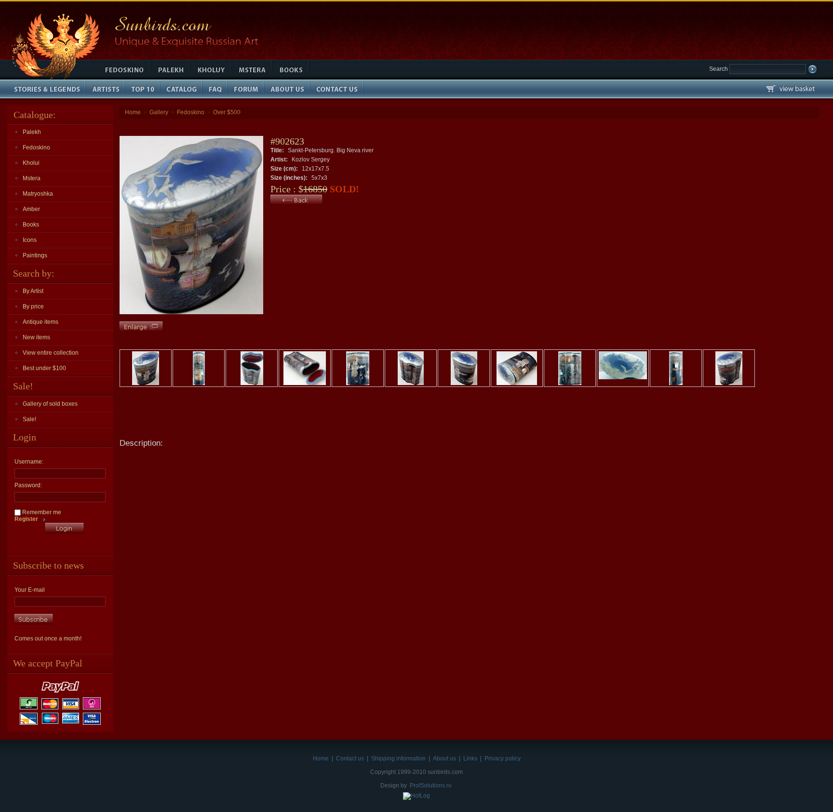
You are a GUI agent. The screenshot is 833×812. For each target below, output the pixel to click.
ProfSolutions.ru (431, 785)
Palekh (32, 132)
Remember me (41, 512)
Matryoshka (38, 193)
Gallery (158, 112)
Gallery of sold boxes (50, 403)
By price (33, 306)
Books (31, 224)
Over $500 (227, 112)
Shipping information (398, 758)
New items (36, 337)
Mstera (31, 178)
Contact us (350, 758)
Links (470, 758)
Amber (31, 209)
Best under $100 (44, 368)
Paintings (35, 255)
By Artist (33, 291)
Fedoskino (36, 147)
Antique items (40, 322)
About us (444, 758)
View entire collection (51, 352)
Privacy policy (502, 758)
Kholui (31, 163)
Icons (30, 240)
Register (26, 519)
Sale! (29, 419)
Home (133, 112)
